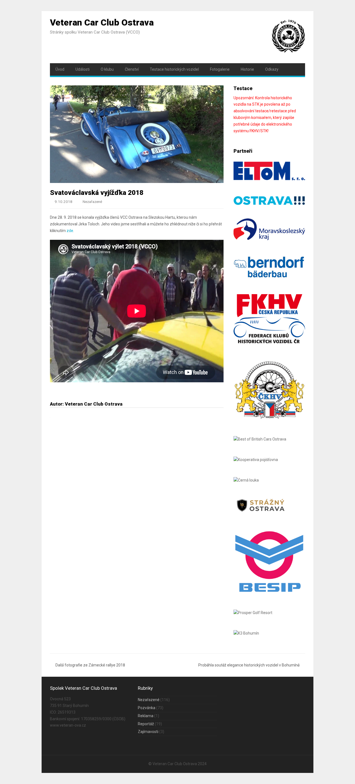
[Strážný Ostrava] (261, 512)
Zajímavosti (148, 731)
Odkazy (271, 69)
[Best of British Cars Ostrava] (260, 439)
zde (70, 230)
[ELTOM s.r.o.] (269, 179)
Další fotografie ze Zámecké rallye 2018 (90, 665)
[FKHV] (269, 342)
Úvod (59, 69)
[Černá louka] (246, 480)
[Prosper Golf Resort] (253, 612)
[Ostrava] (269, 204)
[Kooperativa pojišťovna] (256, 459)
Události (82, 69)
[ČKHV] (269, 418)
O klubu (107, 69)
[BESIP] (269, 592)
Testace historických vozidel (174, 69)
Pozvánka (146, 708)
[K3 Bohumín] (246, 633)
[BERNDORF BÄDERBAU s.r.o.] (269, 276)
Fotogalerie (220, 69)
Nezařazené (92, 202)
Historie (247, 69)
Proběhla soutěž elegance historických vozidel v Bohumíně (249, 665)
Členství (132, 69)
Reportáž (146, 724)
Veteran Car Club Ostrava (102, 22)
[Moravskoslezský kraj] (269, 238)
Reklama (145, 716)
